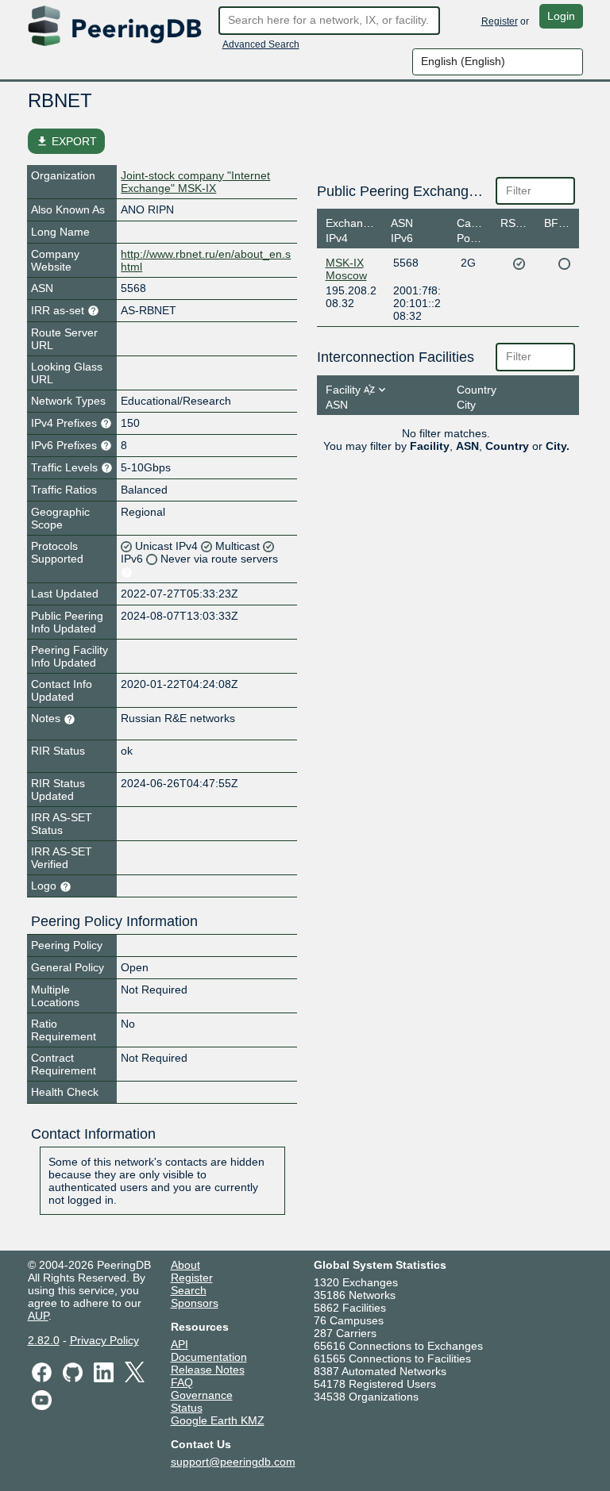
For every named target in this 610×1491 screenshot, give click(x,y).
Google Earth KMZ (217, 1420)
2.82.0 (44, 1340)
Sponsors (194, 1303)
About (185, 1265)
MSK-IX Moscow (346, 269)
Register (499, 21)
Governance (202, 1395)
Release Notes (208, 1369)
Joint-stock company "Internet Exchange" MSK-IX (195, 181)
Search (189, 1290)
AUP (38, 1315)
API (179, 1344)
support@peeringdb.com (233, 1461)
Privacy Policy (104, 1340)
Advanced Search (260, 44)
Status (187, 1407)
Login (561, 16)
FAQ (182, 1382)
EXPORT (66, 141)
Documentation (209, 1357)
